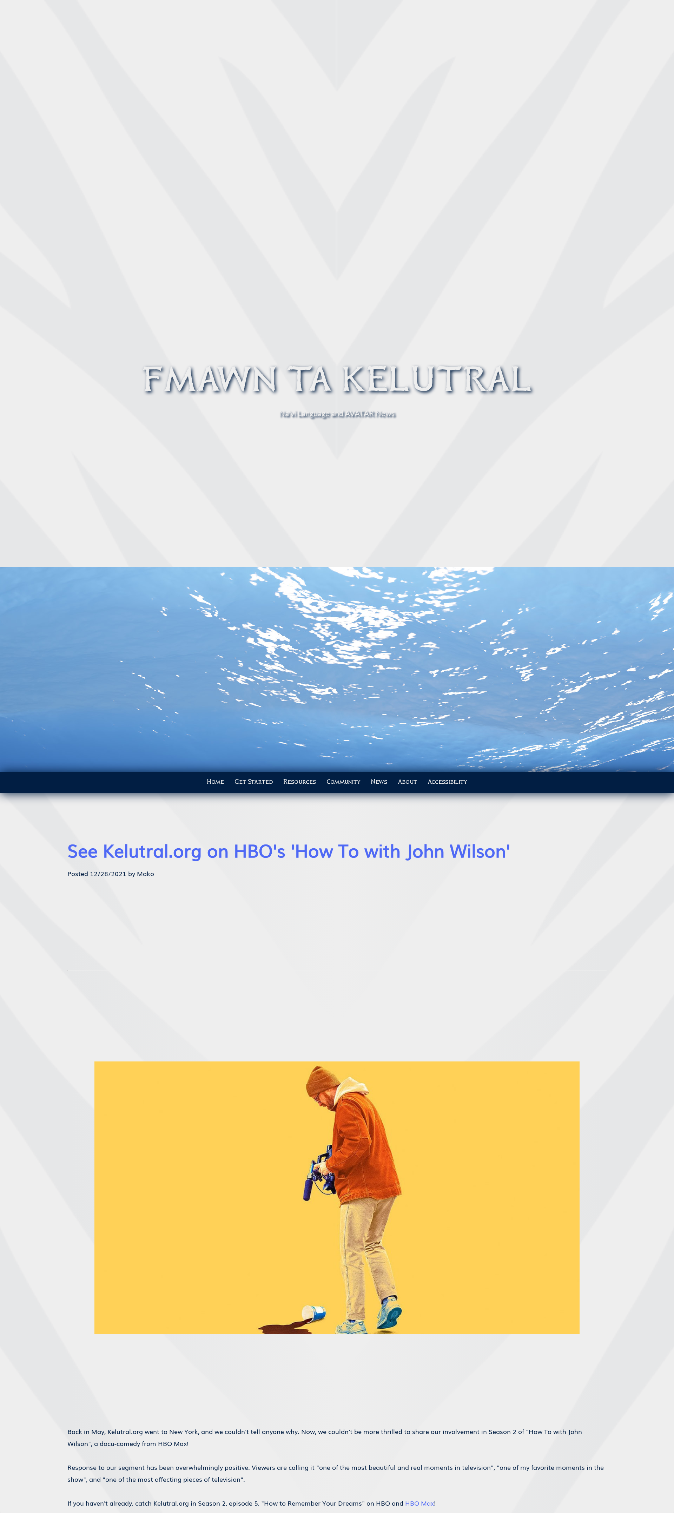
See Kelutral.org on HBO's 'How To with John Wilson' (288, 850)
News (379, 782)
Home (215, 782)
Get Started (253, 782)
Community (343, 782)
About (407, 782)
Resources (299, 782)
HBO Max (419, 1502)
